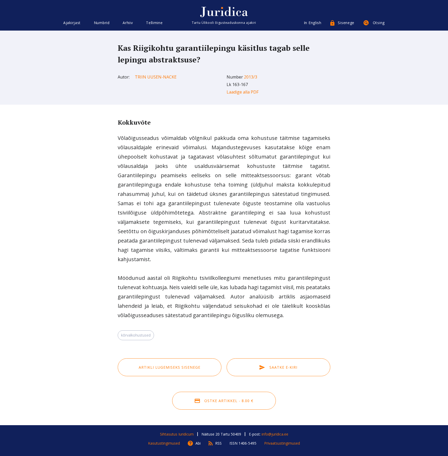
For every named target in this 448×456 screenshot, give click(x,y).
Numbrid (102, 22)
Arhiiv (128, 22)
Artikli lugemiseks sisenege (169, 367)
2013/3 (250, 77)
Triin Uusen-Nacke (156, 77)
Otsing (379, 22)
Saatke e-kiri (282, 367)
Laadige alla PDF (242, 92)
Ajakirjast (72, 22)
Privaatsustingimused (282, 443)
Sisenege (346, 22)
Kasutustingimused (164, 443)
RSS (218, 443)
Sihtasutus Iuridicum (177, 434)
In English (312, 22)
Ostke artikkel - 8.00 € (228, 400)
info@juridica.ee (275, 434)
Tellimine (154, 22)
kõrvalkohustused (136, 335)
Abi (198, 443)
